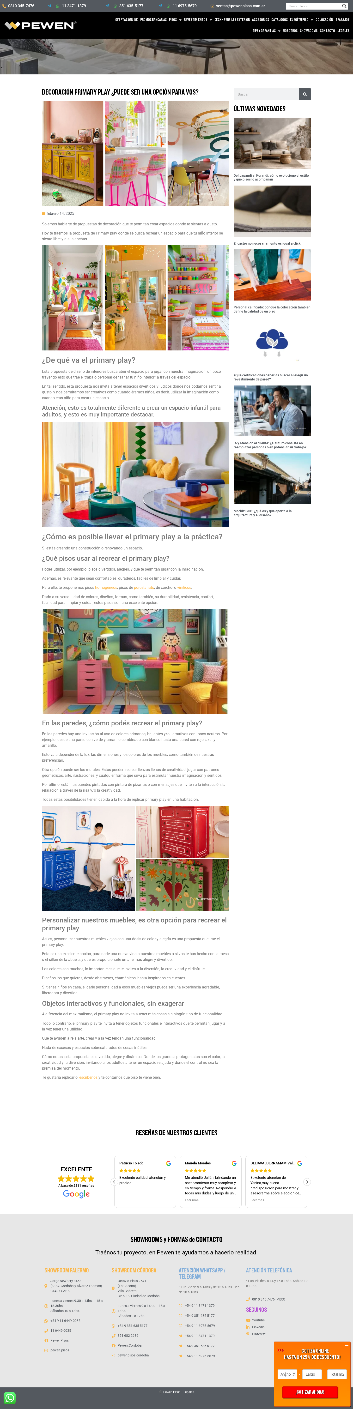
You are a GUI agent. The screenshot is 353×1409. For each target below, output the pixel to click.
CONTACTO (327, 31)
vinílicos (184, 587)
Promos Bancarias (153, 20)
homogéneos (106, 587)
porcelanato (144, 587)
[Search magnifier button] (344, 6)
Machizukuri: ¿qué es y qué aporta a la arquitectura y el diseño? (263, 513)
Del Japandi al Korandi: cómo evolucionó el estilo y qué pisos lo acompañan (271, 177)
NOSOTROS (290, 31)
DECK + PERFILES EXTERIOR (232, 20)
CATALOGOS (279, 20)
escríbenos (88, 1077)
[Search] (305, 94)
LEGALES (343, 31)
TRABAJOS (342, 20)
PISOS (173, 20)
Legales (188, 1392)
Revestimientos (195, 20)
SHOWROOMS (308, 31)
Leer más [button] (192, 1200)
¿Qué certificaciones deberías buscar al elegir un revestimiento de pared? (271, 377)
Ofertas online (126, 20)
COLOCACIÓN (324, 20)
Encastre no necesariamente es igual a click (267, 243)
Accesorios (260, 20)
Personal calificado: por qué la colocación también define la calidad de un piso (272, 309)
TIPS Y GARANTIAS (264, 31)
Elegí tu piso (299, 20)
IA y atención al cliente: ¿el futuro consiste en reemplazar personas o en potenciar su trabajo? (270, 445)
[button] (307, 1182)
